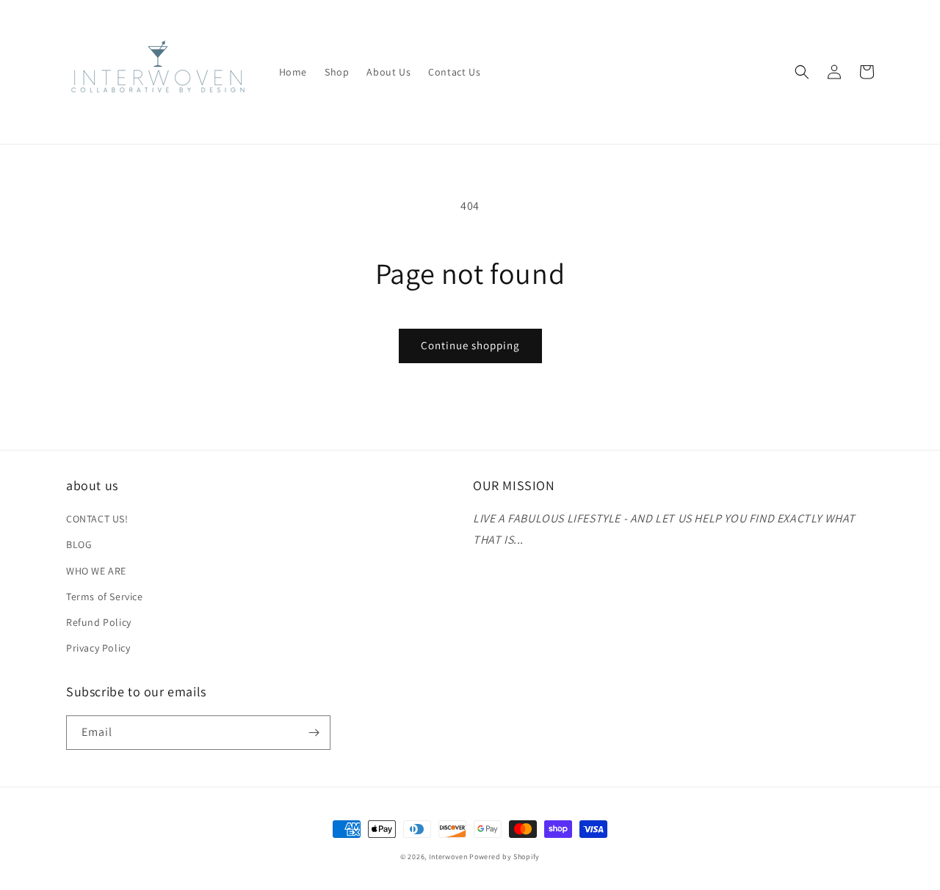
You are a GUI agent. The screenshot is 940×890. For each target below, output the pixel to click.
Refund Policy (98, 622)
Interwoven (449, 856)
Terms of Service (104, 596)
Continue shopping (470, 345)
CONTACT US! (97, 518)
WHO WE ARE (96, 570)
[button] (802, 72)
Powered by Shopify (504, 856)
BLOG (79, 544)
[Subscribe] (313, 732)
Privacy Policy (98, 647)
